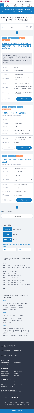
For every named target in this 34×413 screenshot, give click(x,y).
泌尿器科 (25, 330)
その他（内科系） (14, 309)
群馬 (29, 267)
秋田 (18, 265)
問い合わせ (22, 1)
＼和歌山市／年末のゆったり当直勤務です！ (16, 160)
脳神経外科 (23, 316)
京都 (12, 278)
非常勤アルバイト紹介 (18, 382)
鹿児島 (28, 284)
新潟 (16, 271)
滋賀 (18, 278)
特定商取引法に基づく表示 (10, 404)
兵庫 (15, 278)
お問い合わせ (19, 404)
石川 (12, 273)
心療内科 (20, 305)
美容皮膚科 (14, 335)
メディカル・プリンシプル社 (9, 397)
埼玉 (15, 267)
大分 (21, 284)
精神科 (10, 330)
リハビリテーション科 (15, 333)
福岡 (9, 284)
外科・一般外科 (7, 316)
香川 (9, 282)
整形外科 (15, 316)
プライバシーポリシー (14, 402)
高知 (18, 282)
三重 (18, 275)
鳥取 (15, 280)
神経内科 (5, 305)
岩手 (12, 265)
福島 (25, 265)
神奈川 (19, 267)
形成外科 (13, 318)
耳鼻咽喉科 (17, 330)
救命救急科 (26, 333)
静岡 (15, 275)
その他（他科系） (23, 335)
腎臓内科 (5, 309)
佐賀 (12, 284)
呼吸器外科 (21, 318)
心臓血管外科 (6, 320)
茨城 (23, 267)
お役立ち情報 (4, 369)
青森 (9, 265)
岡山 (12, 280)
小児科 (4, 330)
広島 (9, 280)
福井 (15, 273)
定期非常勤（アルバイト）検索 (12, 350)
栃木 (26, 267)
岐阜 (12, 275)
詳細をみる (24, 99)
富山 (9, 273)
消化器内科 (16, 303)
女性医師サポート (5, 384)
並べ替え (27, 26)
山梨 (10, 271)
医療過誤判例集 (4, 375)
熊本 (18, 284)
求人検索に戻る (18, 216)
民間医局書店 (17, 365)
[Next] (32, 10)
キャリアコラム (17, 375)
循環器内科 (24, 303)
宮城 (15, 265)
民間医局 (4, 1)
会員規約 (22, 402)
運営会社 (6, 402)
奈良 (20, 249)
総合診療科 (14, 307)
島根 (18, 280)
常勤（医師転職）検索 (10, 346)
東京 (9, 267)
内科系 (4, 300)
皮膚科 (17, 328)
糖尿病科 (21, 307)
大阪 (5, 249)
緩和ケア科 (6, 335)
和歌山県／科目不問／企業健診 (14, 113)
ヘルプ (17, 1)
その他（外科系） (7, 322)
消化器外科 (6, 318)
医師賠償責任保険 (5, 362)
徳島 (12, 282)
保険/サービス (5, 360)
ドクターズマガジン (18, 373)
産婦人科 (11, 328)
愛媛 (15, 282)
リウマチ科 (6, 307)
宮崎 (25, 284)
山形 (21, 265)
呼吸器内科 (13, 305)
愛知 (9, 275)
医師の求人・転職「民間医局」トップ (11, 391)
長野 (13, 271)
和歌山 (25, 278)
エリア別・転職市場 (18, 371)
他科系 (4, 325)
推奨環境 (27, 402)
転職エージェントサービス (6, 382)
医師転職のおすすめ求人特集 (7, 386)
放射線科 (5, 333)
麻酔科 (4, 328)
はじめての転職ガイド (5, 371)
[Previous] (2, 10)
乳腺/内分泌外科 (16, 320)
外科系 (4, 313)
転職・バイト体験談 (5, 373)
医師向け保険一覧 (17, 362)
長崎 (15, 284)
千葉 (12, 267)
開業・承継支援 (4, 365)
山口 (21, 280)
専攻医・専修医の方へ (18, 384)
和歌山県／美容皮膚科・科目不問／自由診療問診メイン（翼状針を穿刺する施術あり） (16, 45)
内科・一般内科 (7, 303)
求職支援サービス (6, 379)
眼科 (23, 328)
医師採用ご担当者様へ (29, 1)
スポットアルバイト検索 (10, 355)
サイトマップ (26, 404)
